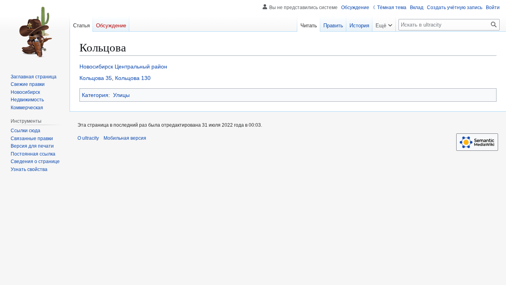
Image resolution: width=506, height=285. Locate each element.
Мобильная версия (125, 138)
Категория (95, 95)
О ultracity (88, 138)
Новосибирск (96, 66)
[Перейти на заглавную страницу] (34, 31)
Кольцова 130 (133, 78)
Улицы (121, 95)
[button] (383, 24)
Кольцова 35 (95, 78)
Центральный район (141, 66)
